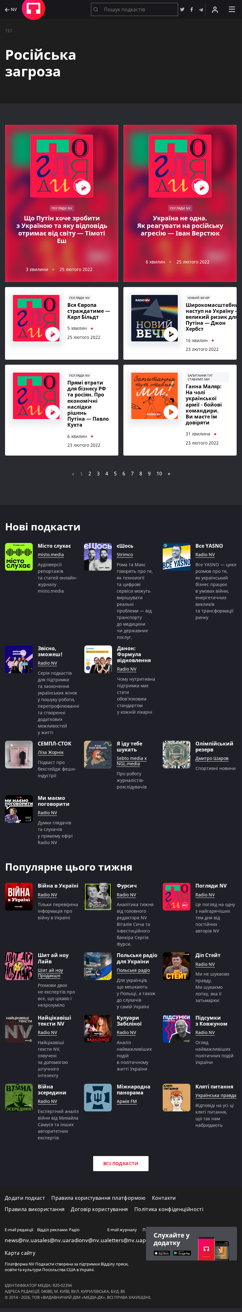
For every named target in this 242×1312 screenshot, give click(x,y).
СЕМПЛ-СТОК (54, 744)
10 (159, 474)
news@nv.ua (21, 1240)
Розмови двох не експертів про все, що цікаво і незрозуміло (56, 995)
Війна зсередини (52, 1090)
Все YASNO (209, 546)
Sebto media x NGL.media (132, 761)
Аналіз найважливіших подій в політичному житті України (134, 1055)
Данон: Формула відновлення (134, 654)
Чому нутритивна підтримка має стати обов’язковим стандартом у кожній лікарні (136, 695)
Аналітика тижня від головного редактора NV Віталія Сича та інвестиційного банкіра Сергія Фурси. (135, 924)
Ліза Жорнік (51, 752)
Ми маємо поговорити (54, 801)
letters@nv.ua (125, 1240)
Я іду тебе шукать (129, 747)
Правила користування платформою (98, 1198)
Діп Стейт (208, 955)
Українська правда (215, 1095)
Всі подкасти (120, 1163)
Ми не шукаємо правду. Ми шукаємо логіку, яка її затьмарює (212, 987)
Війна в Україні (58, 886)
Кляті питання (214, 1087)
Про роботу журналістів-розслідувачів (132, 780)
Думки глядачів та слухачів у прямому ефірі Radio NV (55, 832)
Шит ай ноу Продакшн (50, 973)
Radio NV (205, 554)
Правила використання (35, 1209)
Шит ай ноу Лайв (53, 958)
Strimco (125, 554)
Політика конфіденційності (168, 1209)
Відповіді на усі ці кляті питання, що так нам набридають (214, 1115)
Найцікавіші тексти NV (54, 1021)
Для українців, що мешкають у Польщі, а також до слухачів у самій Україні (136, 993)
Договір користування (99, 1209)
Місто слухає (54, 546)
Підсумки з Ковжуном (211, 1021)
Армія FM (127, 1101)
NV (13, 9)
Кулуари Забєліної (129, 1021)
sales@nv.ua (53, 1240)
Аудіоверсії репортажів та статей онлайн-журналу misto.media (57, 578)
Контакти (164, 1198)
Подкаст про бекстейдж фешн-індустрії (57, 768)
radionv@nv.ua (88, 1240)
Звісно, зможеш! (50, 651)
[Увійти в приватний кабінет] (214, 9)
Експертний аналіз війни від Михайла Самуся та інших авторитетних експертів (58, 1124)
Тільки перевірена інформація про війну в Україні (58, 911)
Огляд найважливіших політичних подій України (214, 1052)
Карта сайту (20, 1253)
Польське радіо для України (137, 958)
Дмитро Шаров (211, 758)
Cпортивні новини (215, 768)
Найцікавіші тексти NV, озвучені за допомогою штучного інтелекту (53, 1058)
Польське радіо (133, 970)
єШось (125, 546)
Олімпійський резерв (214, 747)
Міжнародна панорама (133, 1090)
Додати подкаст (25, 1198)
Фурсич (127, 886)
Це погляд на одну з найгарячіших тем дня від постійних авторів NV (215, 917)
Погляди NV (211, 886)
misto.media (51, 554)
